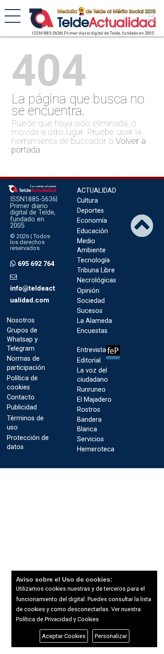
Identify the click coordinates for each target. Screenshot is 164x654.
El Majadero (94, 400)
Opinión (88, 291)
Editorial (89, 360)
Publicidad (22, 407)
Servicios (90, 439)
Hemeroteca (95, 449)
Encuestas (92, 331)
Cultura (87, 200)
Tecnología (93, 260)
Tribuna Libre (96, 270)
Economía (92, 221)
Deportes (90, 211)
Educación (92, 231)
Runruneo (91, 389)
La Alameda (94, 321)
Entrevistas (93, 350)
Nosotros (21, 320)
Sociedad (91, 301)
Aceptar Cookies (64, 636)
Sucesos (89, 311)
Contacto (21, 397)
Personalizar (111, 636)
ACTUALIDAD (96, 190)
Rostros (88, 410)
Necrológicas (96, 280)
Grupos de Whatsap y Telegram (22, 340)
